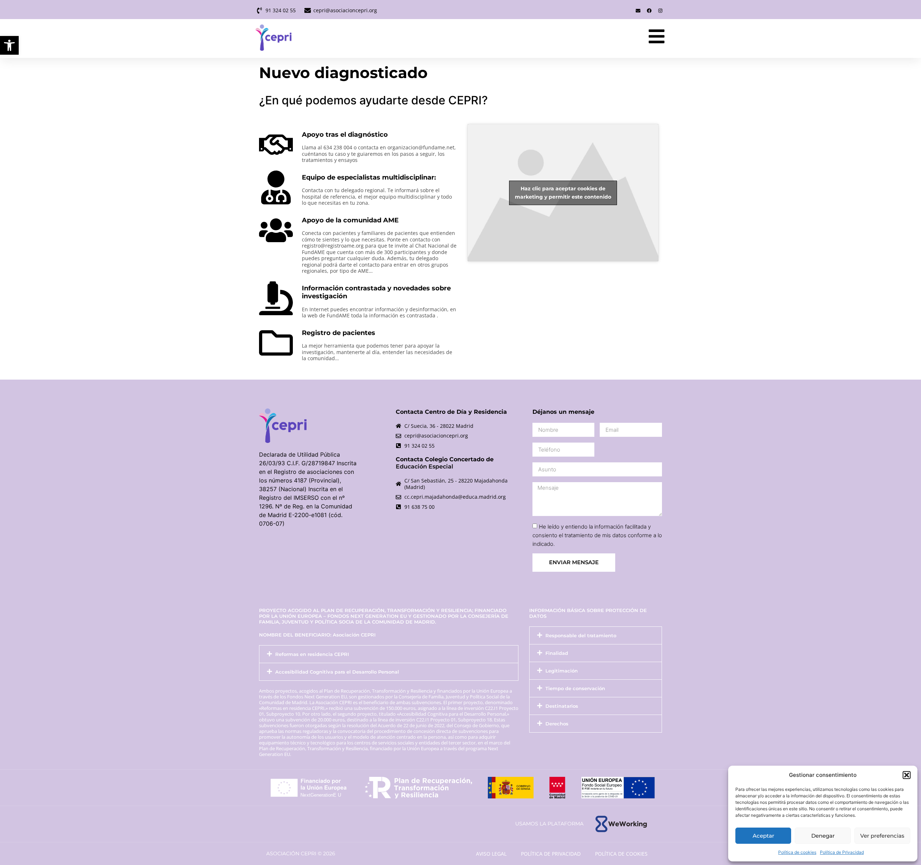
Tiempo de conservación (575, 688)
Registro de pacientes (338, 333)
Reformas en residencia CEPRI (312, 654)
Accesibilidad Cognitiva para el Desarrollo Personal (337, 672)
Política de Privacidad (842, 852)
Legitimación (561, 671)
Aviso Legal (491, 853)
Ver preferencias (882, 835)
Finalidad (556, 653)
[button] (9, 45)
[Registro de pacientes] (276, 343)
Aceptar (763, 835)
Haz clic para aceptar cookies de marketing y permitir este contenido (563, 192)
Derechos (556, 723)
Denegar (823, 835)
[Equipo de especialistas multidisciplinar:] (276, 187)
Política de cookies (797, 852)
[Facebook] (649, 10)
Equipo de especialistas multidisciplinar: (369, 177)
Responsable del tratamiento (580, 635)
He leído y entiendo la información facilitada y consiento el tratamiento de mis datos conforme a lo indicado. (597, 535)
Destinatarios (561, 706)
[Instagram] (660, 10)
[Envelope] (638, 10)
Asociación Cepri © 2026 (300, 853)
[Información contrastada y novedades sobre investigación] (276, 298)
